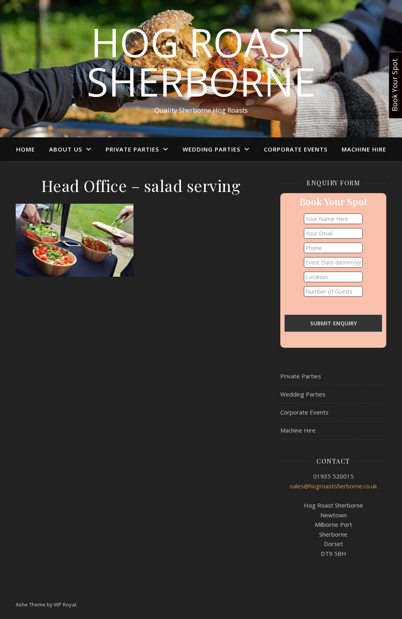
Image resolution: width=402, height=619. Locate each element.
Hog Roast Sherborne (201, 61)
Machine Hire (364, 149)
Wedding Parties (211, 149)
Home (25, 149)
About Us (65, 149)
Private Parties (132, 149)
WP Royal (65, 604)
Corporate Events (295, 149)
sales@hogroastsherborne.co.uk (333, 486)
